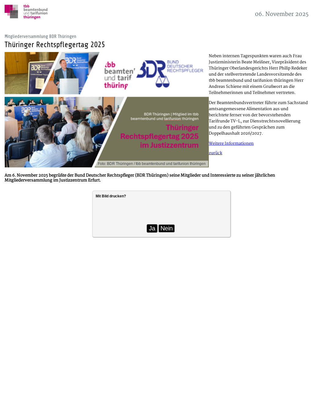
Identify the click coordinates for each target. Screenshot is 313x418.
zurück (215, 153)
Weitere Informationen (231, 143)
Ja (152, 228)
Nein (166, 228)
